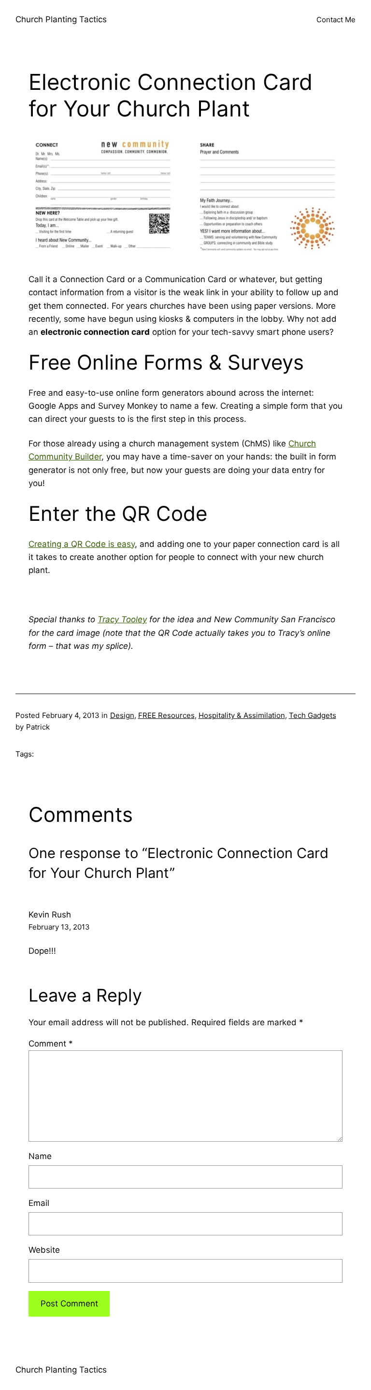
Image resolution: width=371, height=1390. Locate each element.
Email (39, 1203)
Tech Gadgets (312, 715)
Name (40, 1156)
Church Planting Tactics (61, 19)
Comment (51, 1043)
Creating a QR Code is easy (82, 544)
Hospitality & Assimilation (242, 715)
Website (44, 1250)
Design (122, 715)
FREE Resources (166, 715)
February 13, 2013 (59, 926)
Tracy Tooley (122, 619)
